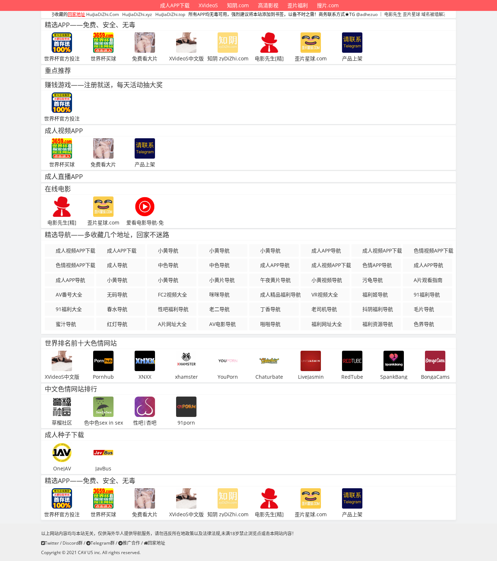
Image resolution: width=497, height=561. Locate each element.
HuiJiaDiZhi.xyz (125, 14)
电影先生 (381, 14)
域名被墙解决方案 (426, 14)
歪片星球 (399, 14)
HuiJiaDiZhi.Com (90, 14)
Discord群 (73, 543)
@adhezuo (355, 14)
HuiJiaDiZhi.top (158, 14)
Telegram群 (103, 543)
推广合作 (131, 543)
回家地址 (156, 543)
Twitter (52, 543)
